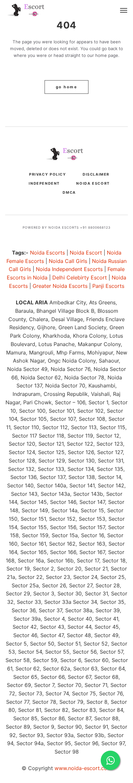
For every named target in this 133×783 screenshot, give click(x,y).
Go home (66, 87)
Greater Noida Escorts (60, 286)
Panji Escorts (108, 286)
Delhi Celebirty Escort (79, 277)
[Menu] (124, 10)
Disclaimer (96, 174)
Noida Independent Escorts (69, 269)
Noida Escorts (47, 252)
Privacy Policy (47, 174)
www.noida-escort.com (83, 768)
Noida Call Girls (68, 261)
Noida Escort (92, 183)
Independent (44, 183)
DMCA (69, 192)
